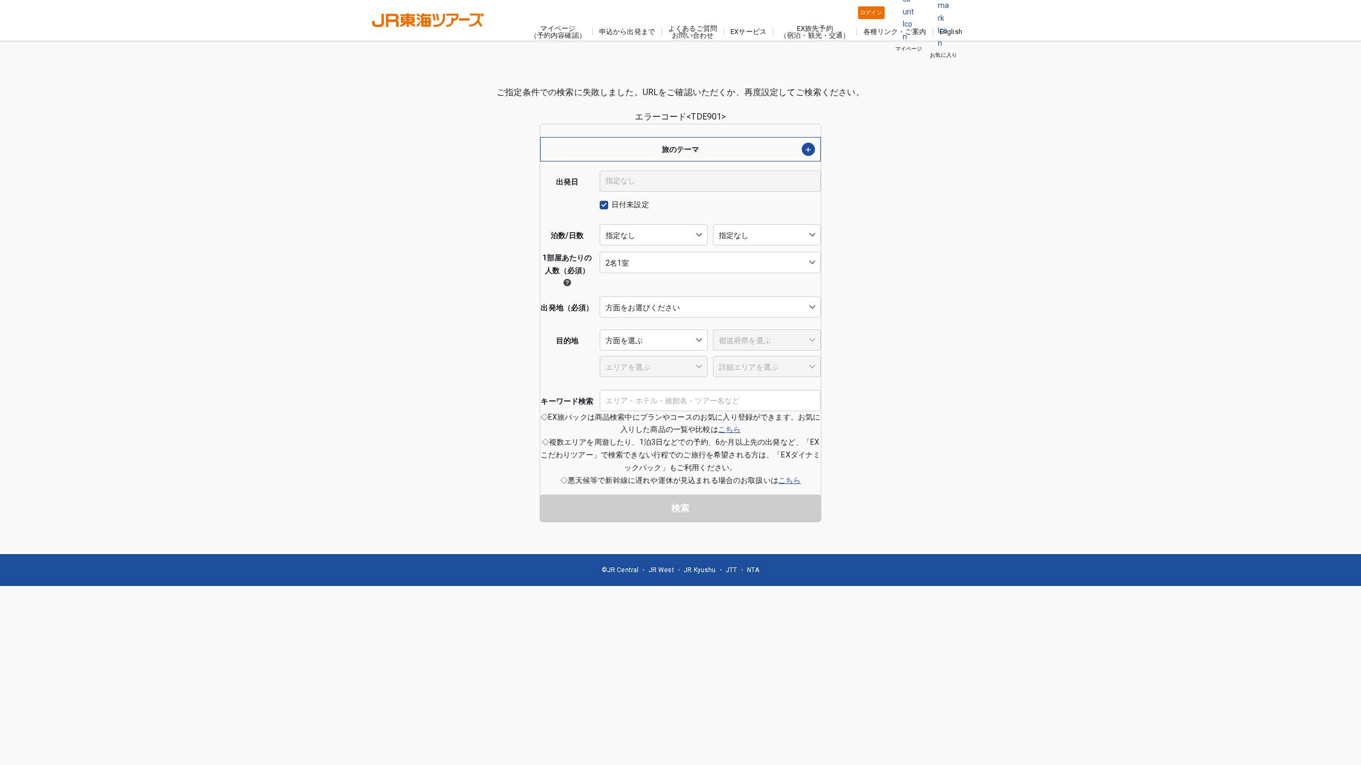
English (950, 31)
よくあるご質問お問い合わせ (692, 32)
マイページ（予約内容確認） (558, 32)
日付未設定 (630, 204)
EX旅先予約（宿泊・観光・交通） (815, 32)
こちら (729, 429)
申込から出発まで (627, 31)
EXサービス (748, 31)
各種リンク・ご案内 (894, 31)
